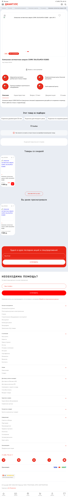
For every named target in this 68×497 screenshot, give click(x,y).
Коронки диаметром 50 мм (11, 119)
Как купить (5, 336)
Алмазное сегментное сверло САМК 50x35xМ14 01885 (7, 226)
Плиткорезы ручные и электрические (13, 311)
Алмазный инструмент (8, 308)
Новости (4, 339)
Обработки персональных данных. (49, 299)
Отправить (34, 293)
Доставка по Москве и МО (9, 381)
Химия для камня (7, 322)
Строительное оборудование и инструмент (14, 317)
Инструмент (5, 320)
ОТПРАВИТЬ (34, 262)
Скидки (4, 373)
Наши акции (5, 370)
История (4, 350)
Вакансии (4, 359)
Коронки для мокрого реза (35, 119)
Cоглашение (5, 434)
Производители (6, 426)
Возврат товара (6, 392)
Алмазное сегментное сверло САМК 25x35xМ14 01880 (7, 178)
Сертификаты (6, 353)
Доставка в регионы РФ (8, 384)
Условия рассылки (7, 437)
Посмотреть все (34, 193)
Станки (4, 314)
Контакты (4, 362)
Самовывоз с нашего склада (10, 387)
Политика (4, 431)
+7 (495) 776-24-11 (60, 1)
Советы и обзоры (7, 420)
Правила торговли (7, 429)
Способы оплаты (6, 390)
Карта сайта (5, 440)
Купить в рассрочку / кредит (10, 412)
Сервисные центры (7, 404)
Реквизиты (5, 356)
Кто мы (4, 345)
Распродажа (5, 325)
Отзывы (63, 95)
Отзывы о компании (7, 348)
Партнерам (5, 423)
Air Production (12, 488)
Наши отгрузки (6, 342)
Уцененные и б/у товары (9, 328)
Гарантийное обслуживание (10, 401)
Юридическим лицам (8, 448)
